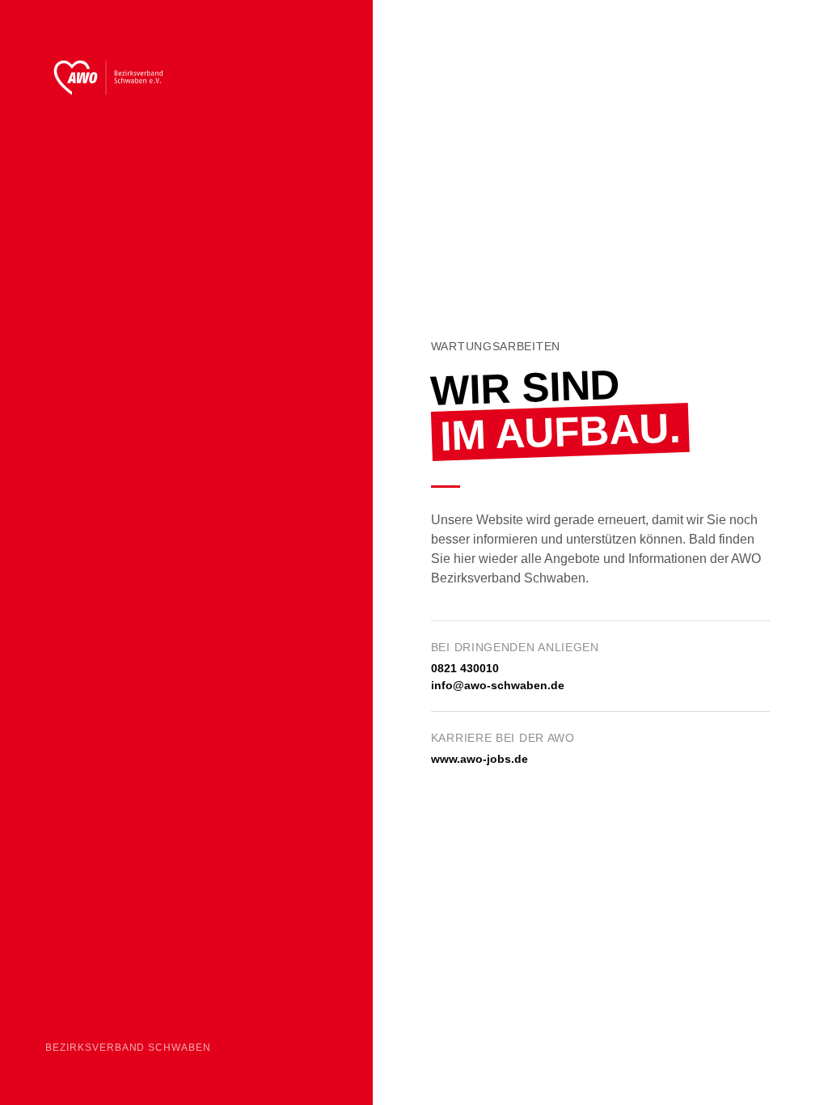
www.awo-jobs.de (479, 758)
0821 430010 (465, 668)
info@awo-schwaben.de (497, 685)
